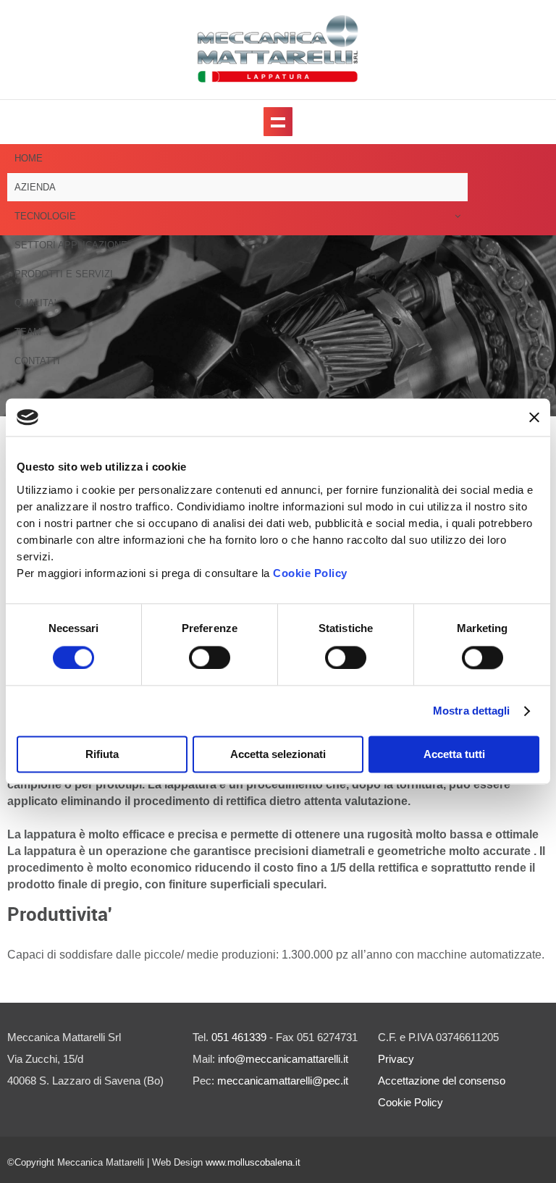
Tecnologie (45, 216)
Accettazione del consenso (441, 1080)
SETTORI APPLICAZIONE (70, 245)
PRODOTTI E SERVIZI (63, 274)
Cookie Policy (310, 573)
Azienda (35, 187)
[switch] (209, 657)
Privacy (396, 1059)
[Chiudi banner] (534, 418)
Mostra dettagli (471, 710)
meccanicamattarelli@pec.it (282, 1080)
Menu (278, 121)
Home (28, 158)
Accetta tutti (454, 755)
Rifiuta (102, 755)
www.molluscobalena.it (253, 1162)
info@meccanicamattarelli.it (283, 1059)
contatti (37, 360)
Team (27, 332)
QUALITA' (35, 303)
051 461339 (238, 1037)
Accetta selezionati (278, 755)
